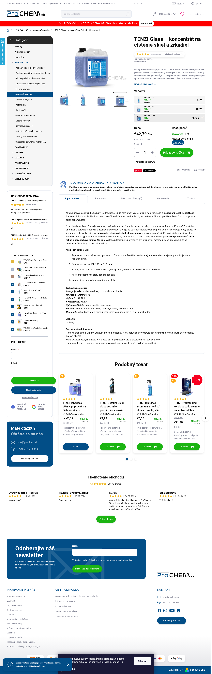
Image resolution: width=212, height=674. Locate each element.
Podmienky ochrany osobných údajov (23, 646)
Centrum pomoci (70, 3)
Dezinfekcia (20, 105)
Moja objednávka (50, 3)
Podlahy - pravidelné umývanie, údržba (32, 73)
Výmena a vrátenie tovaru (66, 616)
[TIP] (150, 387)
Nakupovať (146, 24)
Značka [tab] (191, 198)
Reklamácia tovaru (63, 606)
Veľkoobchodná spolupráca (19, 628)
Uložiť (139, 171)
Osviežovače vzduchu (25, 115)
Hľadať (128, 14)
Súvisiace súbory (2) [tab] (131, 198)
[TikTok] (178, 610)
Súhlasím (142, 661)
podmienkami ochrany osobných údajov (115, 560)
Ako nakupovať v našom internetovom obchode (76, 596)
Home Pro (19, 57)
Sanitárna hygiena (23, 99)
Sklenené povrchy (23, 94)
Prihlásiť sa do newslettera (87, 569)
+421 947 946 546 (27, 448)
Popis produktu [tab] (72, 198)
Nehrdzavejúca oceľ (24, 126)
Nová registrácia (33, 390)
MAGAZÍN (34, 3)
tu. (122, 662)
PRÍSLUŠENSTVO (23, 174)
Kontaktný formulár (30, 458)
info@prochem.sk (27, 442)
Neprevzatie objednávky (104, 3)
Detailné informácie (143, 84)
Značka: (140, 62)
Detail (75, 447)
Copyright (11, 633)
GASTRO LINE (21, 147)
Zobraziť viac (106, 519)
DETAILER (19, 158)
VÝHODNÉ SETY (22, 179)
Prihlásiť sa (34, 381)
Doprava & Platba (14, 637)
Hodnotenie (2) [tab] (164, 198)
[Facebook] (159, 610)
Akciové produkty (22, 52)
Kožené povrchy (22, 121)
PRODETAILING (22, 163)
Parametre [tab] (100, 198)
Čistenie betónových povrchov (28, 131)
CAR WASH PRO (22, 168)
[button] (127, 459)
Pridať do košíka (173, 152)
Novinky (18, 46)
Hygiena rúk (20, 110)
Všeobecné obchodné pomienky (21, 642)
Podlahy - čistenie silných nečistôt (30, 68)
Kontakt (85, 3)
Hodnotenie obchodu (16, 3)
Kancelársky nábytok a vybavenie (30, 84)
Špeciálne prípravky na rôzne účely (30, 142)
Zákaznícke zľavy (14, 624)
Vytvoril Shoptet (176, 670)
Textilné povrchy (22, 89)
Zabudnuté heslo (30, 398)
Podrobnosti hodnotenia (173, 54)
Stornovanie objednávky (66, 611)
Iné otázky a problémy (65, 601)
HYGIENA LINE (21, 62)
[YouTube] (172, 610)
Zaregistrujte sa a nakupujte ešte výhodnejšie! (35, 663)
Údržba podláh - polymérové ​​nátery (31, 78)
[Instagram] (165, 610)
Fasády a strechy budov (26, 136)
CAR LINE (19, 152)
